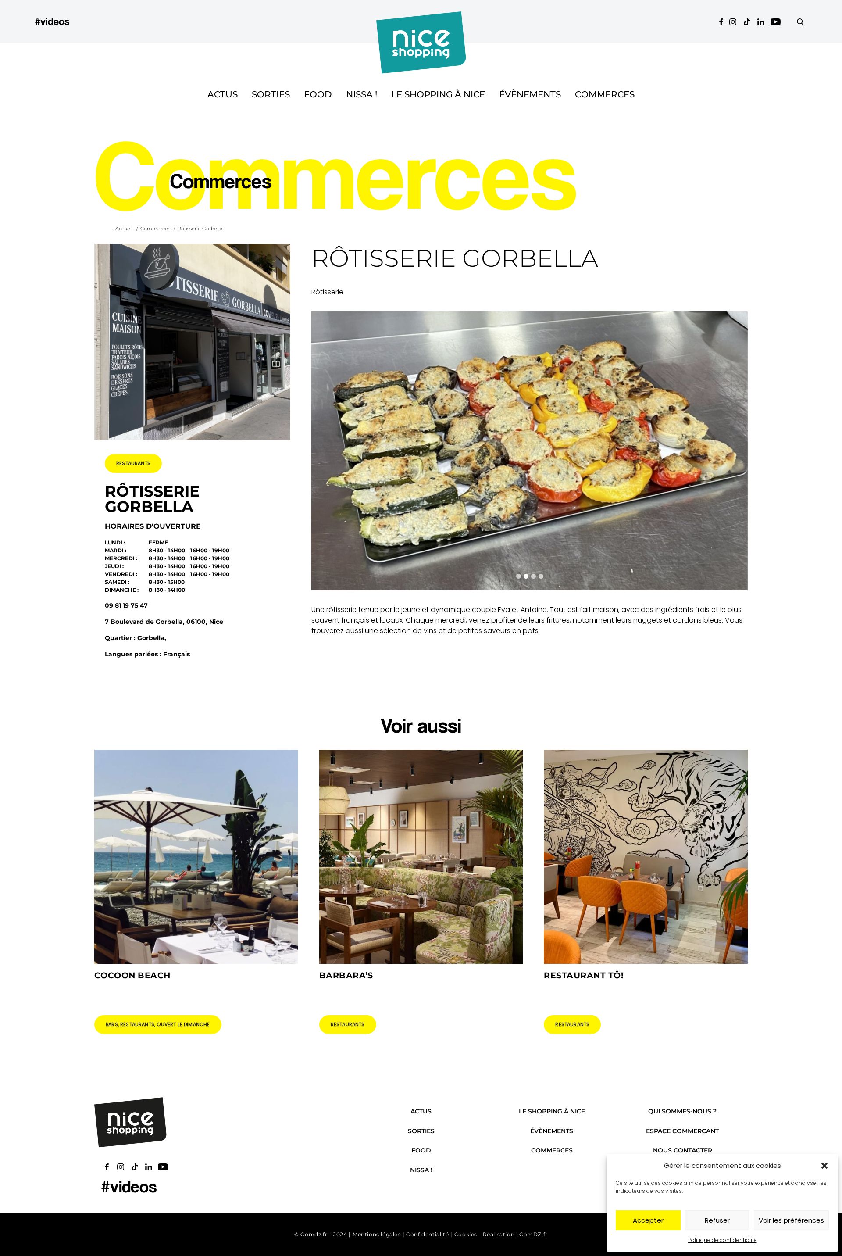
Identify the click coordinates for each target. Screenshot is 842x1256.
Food (318, 94)
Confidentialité (427, 1234)
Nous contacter (682, 1150)
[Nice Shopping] (421, 21)
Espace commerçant (682, 1131)
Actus (222, 94)
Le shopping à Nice (438, 94)
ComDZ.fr (533, 1234)
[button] (824, 1165)
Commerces (605, 94)
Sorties (271, 94)
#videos (52, 21)
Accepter (648, 1220)
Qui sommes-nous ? (682, 1111)
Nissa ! (361, 94)
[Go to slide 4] (541, 576)
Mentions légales (377, 1234)
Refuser (717, 1220)
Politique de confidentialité (722, 1240)
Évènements (530, 94)
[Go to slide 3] (533, 576)
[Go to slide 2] (526, 576)
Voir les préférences (791, 1220)
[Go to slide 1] (518, 576)
